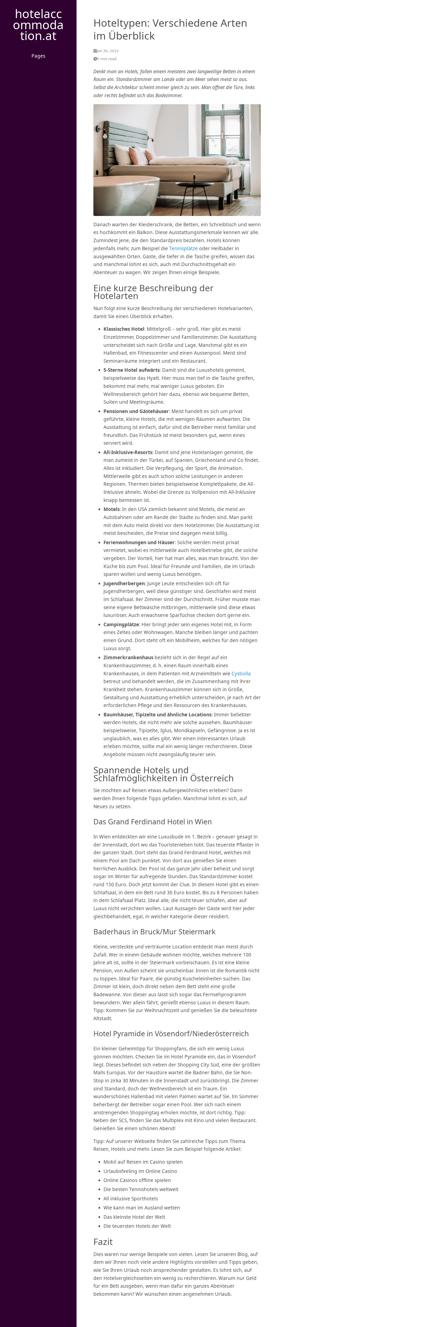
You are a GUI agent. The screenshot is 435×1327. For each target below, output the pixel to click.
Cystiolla (241, 673)
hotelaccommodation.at (38, 24)
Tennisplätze (183, 248)
